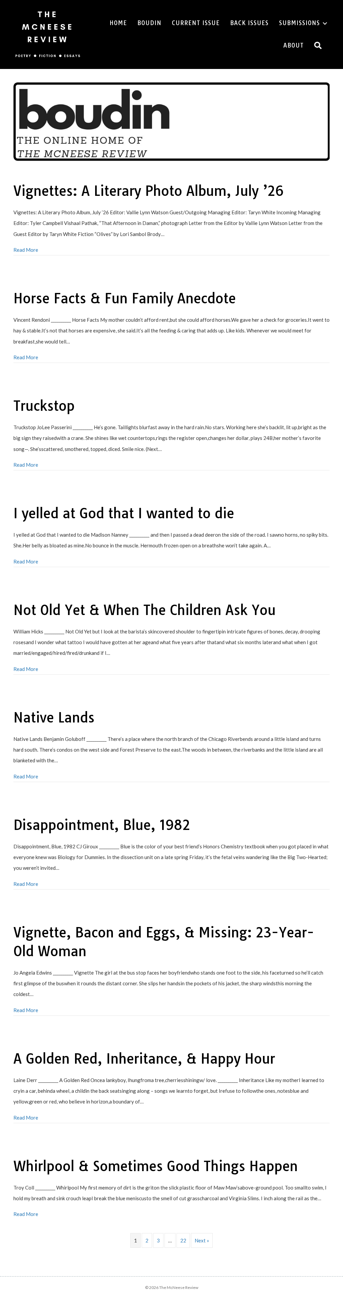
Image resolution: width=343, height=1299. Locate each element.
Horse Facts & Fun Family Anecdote (124, 298)
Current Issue (196, 22)
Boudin (149, 22)
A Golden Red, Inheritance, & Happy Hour (144, 1058)
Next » (202, 1240)
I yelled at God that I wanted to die (123, 513)
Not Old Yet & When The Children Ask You (144, 610)
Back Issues (249, 22)
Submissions (299, 22)
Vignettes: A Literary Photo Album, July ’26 (148, 190)
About (293, 45)
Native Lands (53, 717)
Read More (25, 250)
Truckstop (44, 405)
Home (118, 22)
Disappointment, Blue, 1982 (101, 825)
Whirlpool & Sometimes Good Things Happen (155, 1166)
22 (183, 1240)
